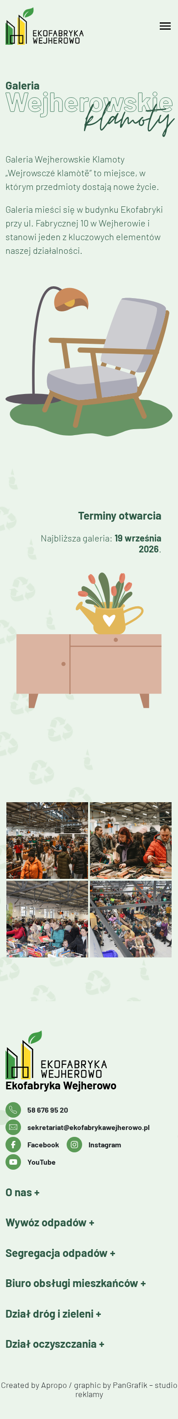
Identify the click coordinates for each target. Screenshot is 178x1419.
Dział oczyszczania (52, 1344)
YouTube (41, 1161)
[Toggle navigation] (165, 26)
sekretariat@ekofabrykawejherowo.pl (88, 1127)
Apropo (54, 1385)
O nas (19, 1192)
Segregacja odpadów (57, 1253)
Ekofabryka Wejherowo (60, 1085)
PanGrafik (130, 1385)
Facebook (43, 1144)
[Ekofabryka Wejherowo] (81, 1054)
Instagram (105, 1144)
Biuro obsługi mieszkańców (73, 1283)
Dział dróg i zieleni (50, 1313)
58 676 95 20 (47, 1109)
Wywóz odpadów (47, 1222)
